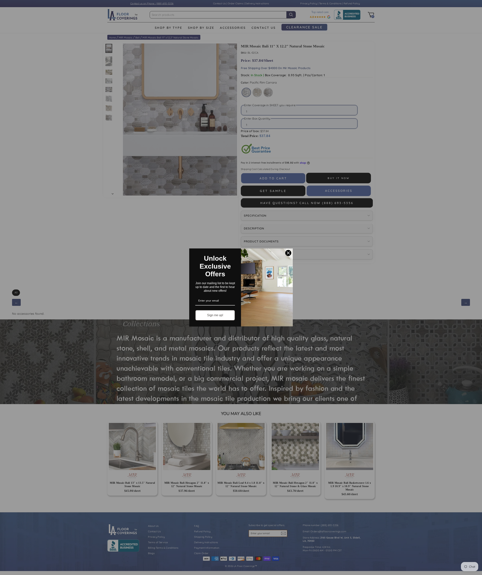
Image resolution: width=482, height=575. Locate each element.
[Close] (288, 252)
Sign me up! (215, 315)
